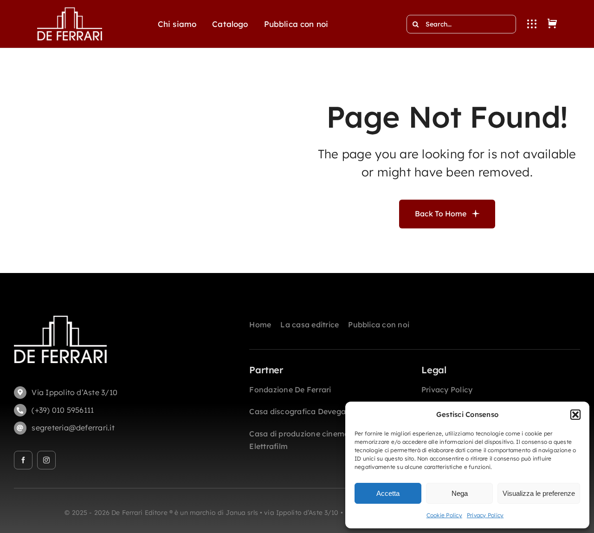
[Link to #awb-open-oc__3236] (531, 24)
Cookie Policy (444, 515)
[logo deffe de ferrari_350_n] (69, 11)
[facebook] (23, 460)
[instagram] (46, 460)
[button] (575, 414)
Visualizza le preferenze (539, 493)
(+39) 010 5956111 (63, 410)
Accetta (388, 493)
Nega (460, 493)
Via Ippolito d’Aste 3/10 (74, 392)
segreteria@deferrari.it (73, 427)
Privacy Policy (485, 515)
